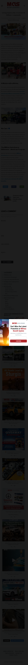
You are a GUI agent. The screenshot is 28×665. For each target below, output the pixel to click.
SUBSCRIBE (18, 341)
